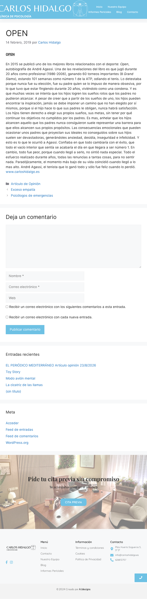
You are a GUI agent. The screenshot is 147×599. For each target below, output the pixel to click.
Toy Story (13, 372)
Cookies (80, 553)
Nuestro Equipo (117, 6)
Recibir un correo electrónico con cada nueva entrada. (50, 317)
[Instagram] (11, 562)
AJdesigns (85, 589)
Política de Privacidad (88, 559)
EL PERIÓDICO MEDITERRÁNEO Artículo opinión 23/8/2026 (51, 365)
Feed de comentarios (22, 436)
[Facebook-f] (6, 562)
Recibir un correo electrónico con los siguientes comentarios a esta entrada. (67, 307)
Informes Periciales (99, 11)
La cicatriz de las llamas (24, 385)
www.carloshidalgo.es (23, 172)
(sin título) (13, 391)
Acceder (12, 423)
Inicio (99, 6)
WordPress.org (17, 443)
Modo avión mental (20, 378)
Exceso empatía (23, 189)
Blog (119, 11)
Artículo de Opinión (25, 184)
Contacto (132, 11)
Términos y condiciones (89, 547)
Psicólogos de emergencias (32, 195)
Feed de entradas (19, 430)
